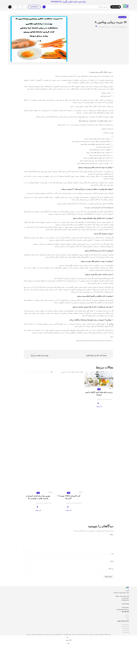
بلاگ (120, 17)
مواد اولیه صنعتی (125, 630)
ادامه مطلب (99, 406)
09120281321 (56, 2)
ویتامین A (110, 324)
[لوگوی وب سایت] (126, 6)
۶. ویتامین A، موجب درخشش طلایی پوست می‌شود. (98, 152)
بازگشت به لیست (68, 354)
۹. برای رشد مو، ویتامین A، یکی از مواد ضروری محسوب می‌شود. (95, 160)
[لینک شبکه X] (93, 398)
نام (112, 553)
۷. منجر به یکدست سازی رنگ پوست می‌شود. (100, 155)
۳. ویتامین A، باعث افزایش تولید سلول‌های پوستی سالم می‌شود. (95, 144)
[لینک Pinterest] (91, 398)
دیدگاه (111, 534)
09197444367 (125, 607)
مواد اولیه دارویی (125, 628)
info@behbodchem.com (123, 609)
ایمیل (111, 561)
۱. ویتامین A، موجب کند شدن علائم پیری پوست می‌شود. (97, 138)
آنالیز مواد (123, 17)
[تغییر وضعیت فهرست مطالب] (112, 136)
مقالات (127, 619)
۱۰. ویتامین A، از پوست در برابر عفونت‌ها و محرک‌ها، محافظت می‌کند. (93, 163)
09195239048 (125, 604)
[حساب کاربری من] (24, 6)
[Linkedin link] (89, 398)
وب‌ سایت (110, 568)
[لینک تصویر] (127, 587)
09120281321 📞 (34, 6)
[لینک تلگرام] (87, 398)
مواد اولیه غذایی (126, 632)
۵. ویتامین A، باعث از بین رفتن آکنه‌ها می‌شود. (100, 149)
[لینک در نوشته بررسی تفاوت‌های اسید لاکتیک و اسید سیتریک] (99, 380)
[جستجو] (44, 6)
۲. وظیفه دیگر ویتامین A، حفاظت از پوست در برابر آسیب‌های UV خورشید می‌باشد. (91, 141)
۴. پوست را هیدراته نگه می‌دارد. (103, 147)
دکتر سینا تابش (115, 26)
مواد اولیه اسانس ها (125, 626)
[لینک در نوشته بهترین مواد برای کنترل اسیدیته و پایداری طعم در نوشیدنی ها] (38, 432)
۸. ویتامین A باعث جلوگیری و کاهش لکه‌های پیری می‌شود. (97, 158)
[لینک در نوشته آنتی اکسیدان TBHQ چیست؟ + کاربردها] (68, 432)
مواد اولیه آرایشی (125, 624)
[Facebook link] (95, 398)
